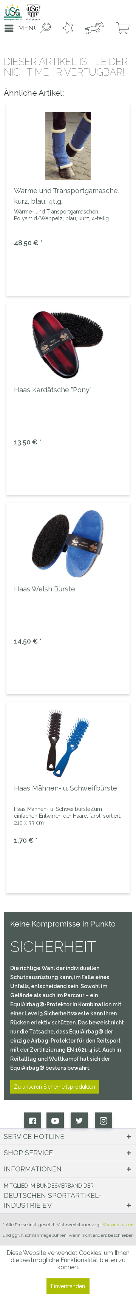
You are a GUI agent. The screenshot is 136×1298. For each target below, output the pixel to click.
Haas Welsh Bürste (44, 589)
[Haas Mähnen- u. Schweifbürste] (68, 743)
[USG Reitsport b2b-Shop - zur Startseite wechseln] (22, 12)
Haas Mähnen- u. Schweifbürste (65, 788)
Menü (28, 28)
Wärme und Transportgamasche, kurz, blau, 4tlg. (66, 196)
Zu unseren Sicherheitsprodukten (54, 1087)
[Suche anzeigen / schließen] (43, 28)
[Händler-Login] (93, 28)
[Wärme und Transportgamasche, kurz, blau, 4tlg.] (68, 146)
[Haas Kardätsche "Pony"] (68, 345)
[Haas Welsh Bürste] (68, 544)
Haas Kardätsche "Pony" (52, 390)
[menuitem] (19, 28)
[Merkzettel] (66, 28)
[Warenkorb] (120, 28)
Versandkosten (118, 1224)
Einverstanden (68, 1286)
